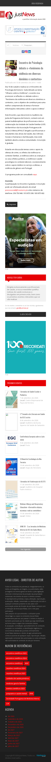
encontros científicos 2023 (16, 653)
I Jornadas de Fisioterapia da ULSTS (32, 481)
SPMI (31, 693)
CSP (7, 703)
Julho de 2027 (13, 746)
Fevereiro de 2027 (15, 732)
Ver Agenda (25, 549)
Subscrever (25, 314)
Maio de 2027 (13, 741)
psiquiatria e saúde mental (16, 693)
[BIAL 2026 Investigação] (25, 30)
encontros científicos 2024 (16, 658)
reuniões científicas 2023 (15, 673)
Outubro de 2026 (15, 721)
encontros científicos (14, 663)
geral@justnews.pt (22, 308)
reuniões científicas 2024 (15, 668)
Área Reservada (37, 3)
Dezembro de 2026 (15, 727)
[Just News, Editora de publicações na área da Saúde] (25, 16)
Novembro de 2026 (15, 724)
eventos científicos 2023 (15, 688)
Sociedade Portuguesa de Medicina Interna (22, 698)
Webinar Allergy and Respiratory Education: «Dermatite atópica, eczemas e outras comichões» (31, 507)
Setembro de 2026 (15, 719)
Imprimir (12, 204)
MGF (26, 663)
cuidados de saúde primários (17, 678)
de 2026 (11, 716)
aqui (35, 174)
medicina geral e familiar (15, 683)
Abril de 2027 (13, 738)
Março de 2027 (14, 735)
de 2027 (11, 730)
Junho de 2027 (13, 743)
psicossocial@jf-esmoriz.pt (16, 190)
